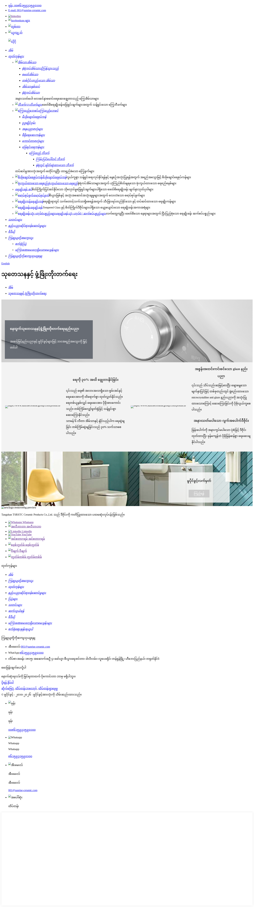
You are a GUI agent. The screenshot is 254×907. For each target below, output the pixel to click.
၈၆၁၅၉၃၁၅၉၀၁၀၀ (32, 652)
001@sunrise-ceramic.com (35, 646)
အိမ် (10, 287)
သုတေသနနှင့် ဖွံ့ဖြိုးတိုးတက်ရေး (27, 293)
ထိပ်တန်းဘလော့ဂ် (26, 688)
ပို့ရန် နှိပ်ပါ (7, 682)
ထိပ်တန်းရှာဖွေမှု (48, 688)
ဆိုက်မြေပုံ (7, 688)
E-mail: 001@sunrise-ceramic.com (27, 10)
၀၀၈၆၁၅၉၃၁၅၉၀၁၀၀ (22, 729)
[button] (199, 493)
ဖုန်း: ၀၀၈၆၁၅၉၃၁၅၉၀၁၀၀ (24, 5)
